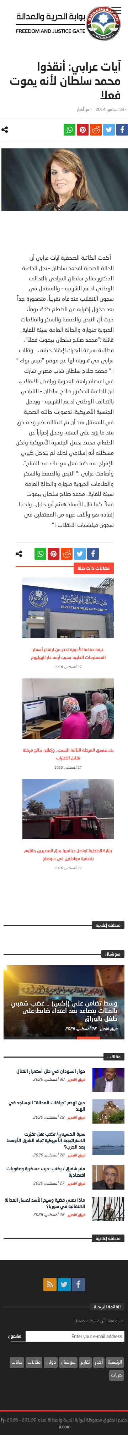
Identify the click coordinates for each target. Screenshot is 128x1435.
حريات (116, 1375)
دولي (51, 1362)
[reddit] (96, 130)
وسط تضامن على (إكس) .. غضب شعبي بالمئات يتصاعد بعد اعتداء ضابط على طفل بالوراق (64, 1011)
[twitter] (109, 130)
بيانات (16, 1362)
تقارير (85, 1362)
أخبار (80, 109)
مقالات (34, 1362)
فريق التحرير (108, 1028)
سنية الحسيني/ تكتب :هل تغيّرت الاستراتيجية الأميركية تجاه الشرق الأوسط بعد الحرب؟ (46, 1140)
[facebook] (122, 130)
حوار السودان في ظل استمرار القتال (50, 1071)
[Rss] (50, 1284)
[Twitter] (64, 1284)
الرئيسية (115, 1362)
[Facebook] (78, 1284)
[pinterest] (83, 130)
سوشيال (68, 1362)
